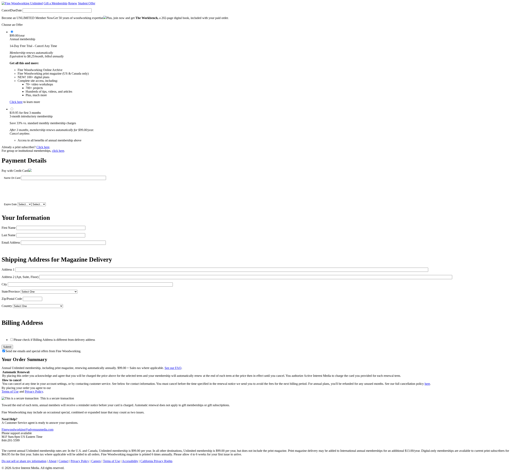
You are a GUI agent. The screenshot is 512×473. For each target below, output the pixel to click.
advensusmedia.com (40, 429)
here (427, 383)
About (52, 461)
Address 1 (8, 269)
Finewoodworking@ (15, 429)
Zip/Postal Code (12, 298)
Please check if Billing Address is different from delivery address (54, 339)
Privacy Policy (34, 391)
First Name (9, 227)
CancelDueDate (12, 10)
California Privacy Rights (156, 461)
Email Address (11, 242)
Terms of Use (10, 391)
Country (7, 306)
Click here (16, 102)
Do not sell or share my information (24, 461)
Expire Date (10, 204)
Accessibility (130, 461)
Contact (63, 461)
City (4, 284)
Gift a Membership (55, 3)
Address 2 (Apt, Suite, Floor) (20, 277)
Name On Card (12, 178)
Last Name (8, 235)
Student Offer (86, 3)
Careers (96, 461)
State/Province (11, 291)
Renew (72, 3)
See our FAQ (173, 368)
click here (58, 150)
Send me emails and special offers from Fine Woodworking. (43, 351)
